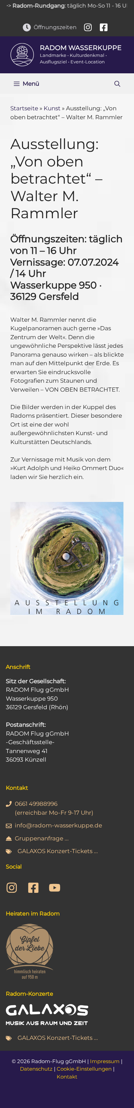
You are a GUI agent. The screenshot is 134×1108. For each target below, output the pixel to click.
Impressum (105, 1061)
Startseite (24, 108)
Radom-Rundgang (32, 5)
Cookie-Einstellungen (84, 1069)
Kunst (52, 108)
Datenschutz (36, 1069)
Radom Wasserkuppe (81, 48)
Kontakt (67, 1076)
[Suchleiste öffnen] (117, 83)
